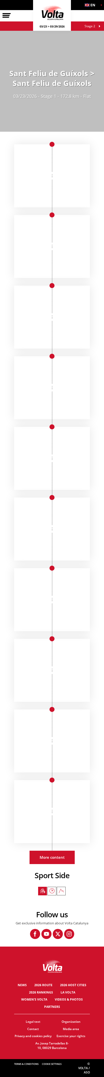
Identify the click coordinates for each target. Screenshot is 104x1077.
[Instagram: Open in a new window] (69, 934)
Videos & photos (69, 999)
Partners (52, 1007)
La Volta (68, 992)
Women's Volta (34, 999)
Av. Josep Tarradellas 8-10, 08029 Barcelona (52, 1045)
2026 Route (43, 985)
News (22, 985)
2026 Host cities (73, 985)
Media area (71, 1029)
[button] (91, 5)
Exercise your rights (71, 1036)
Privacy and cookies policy (33, 1036)
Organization (71, 1021)
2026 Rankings (41, 992)
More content (52, 857)
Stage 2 (90, 26)
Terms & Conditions (26, 1064)
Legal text (33, 1021)
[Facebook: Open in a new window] (35, 934)
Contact (33, 1029)
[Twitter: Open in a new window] (58, 934)
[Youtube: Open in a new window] (46, 934)
